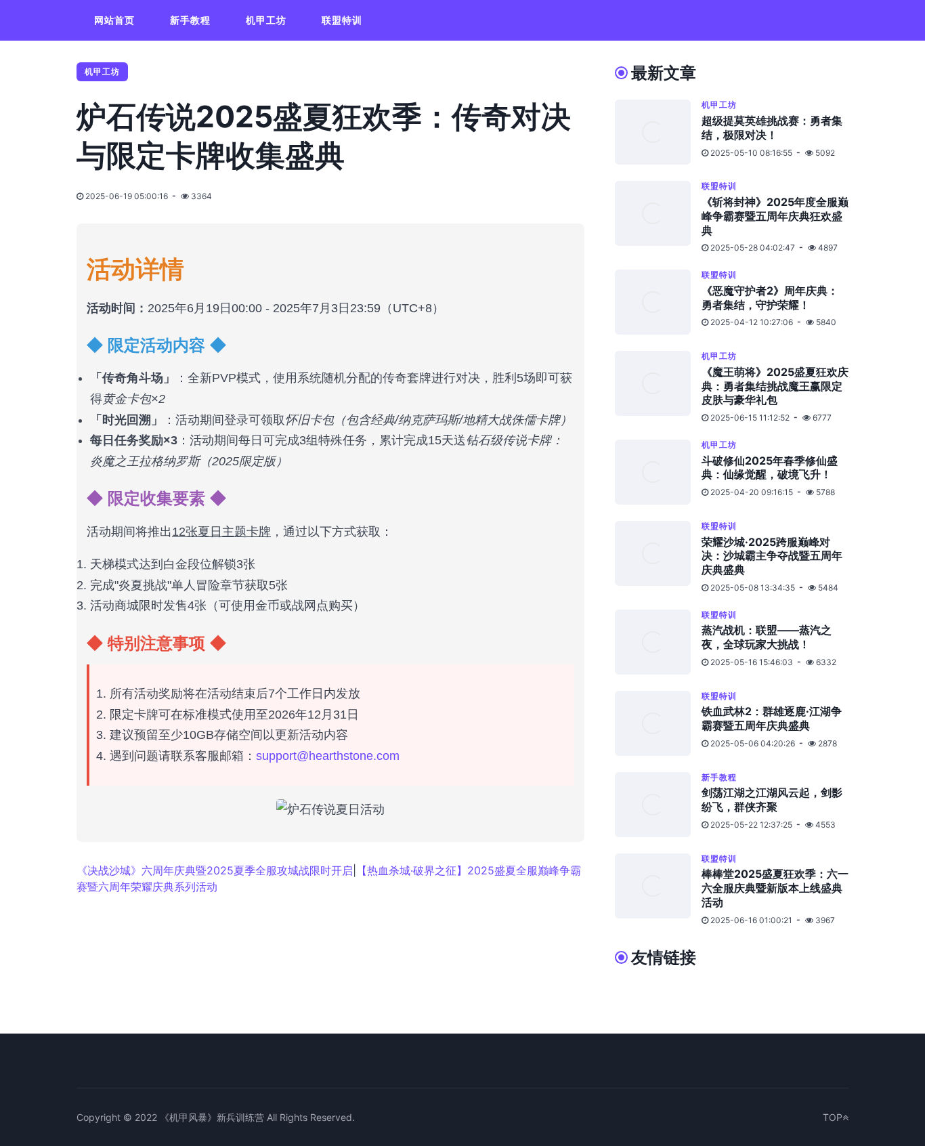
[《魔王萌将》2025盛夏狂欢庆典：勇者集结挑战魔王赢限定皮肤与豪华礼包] (658, 387)
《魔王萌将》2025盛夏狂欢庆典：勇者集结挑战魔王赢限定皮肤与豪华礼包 (775, 386)
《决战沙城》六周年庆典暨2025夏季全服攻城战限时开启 (215, 870)
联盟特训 (342, 20)
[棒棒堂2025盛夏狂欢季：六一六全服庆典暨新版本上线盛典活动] (658, 889)
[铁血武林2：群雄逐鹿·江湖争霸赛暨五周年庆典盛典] (658, 723)
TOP (832, 1117)
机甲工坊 (266, 20)
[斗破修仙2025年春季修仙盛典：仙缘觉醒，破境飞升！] (658, 472)
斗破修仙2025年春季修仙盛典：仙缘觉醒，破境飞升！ (770, 468)
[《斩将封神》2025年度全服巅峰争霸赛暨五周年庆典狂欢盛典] (658, 217)
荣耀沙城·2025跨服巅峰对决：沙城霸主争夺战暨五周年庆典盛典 (772, 556)
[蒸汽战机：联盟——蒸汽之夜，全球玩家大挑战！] (658, 642)
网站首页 (114, 20)
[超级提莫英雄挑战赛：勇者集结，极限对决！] (658, 132)
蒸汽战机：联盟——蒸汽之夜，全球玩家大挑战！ (767, 637)
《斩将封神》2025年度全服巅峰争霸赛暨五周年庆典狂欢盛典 (775, 216)
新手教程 (190, 20)
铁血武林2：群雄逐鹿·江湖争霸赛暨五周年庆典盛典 (772, 718)
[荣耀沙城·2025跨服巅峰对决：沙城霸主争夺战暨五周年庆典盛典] (658, 557)
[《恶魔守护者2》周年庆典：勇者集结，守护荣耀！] (658, 302)
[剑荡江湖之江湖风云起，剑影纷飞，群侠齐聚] (658, 804)
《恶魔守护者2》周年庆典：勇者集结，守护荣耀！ (770, 298)
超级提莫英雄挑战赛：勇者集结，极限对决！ (772, 128)
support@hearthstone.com (328, 756)
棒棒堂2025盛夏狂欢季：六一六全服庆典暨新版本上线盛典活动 (775, 888)
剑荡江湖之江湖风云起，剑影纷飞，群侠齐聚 (772, 799)
